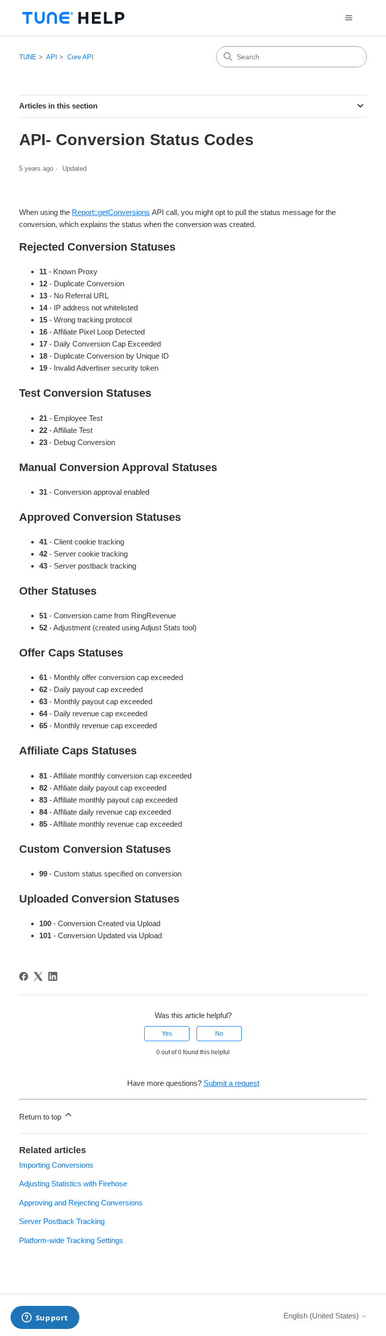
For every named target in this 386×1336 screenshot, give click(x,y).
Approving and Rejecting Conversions (81, 1202)
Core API (80, 57)
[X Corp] (38, 976)
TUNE (28, 57)
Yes (167, 1033)
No (219, 1033)
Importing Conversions (56, 1165)
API (51, 57)
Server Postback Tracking (62, 1221)
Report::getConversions (111, 212)
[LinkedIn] (52, 976)
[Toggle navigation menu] (349, 18)
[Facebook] (23, 976)
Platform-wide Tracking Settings (71, 1240)
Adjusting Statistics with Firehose (73, 1183)
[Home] (73, 18)
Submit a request (231, 1083)
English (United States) (322, 1315)
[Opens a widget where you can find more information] (44, 1318)
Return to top (41, 1116)
